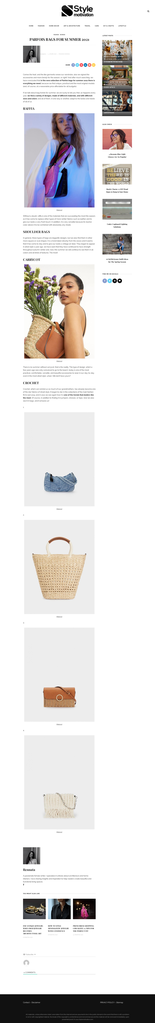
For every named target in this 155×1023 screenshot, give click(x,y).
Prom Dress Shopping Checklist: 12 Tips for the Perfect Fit (83, 928)
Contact (26, 1002)
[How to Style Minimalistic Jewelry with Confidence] (59, 909)
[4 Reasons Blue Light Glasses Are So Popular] (117, 139)
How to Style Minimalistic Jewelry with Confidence (58, 928)
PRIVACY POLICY (107, 1002)
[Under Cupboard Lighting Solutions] (117, 209)
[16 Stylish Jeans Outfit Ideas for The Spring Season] (117, 244)
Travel (87, 26)
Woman (62, 34)
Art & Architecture (72, 26)
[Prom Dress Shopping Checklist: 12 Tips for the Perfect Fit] (84, 909)
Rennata (43, 54)
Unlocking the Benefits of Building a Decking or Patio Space (117, 84)
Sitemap (119, 1002)
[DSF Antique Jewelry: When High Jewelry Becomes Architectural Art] (34, 909)
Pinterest (59, 210)
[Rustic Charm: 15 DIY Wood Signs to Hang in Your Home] (117, 174)
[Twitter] (109, 281)
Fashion (41, 26)
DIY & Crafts (108, 26)
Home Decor (54, 26)
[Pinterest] (114, 281)
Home (31, 26)
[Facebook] (23, 885)
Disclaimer (36, 1002)
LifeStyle (122, 26)
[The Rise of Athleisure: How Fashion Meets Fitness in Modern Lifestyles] (117, 101)
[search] (148, 11)
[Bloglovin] (119, 281)
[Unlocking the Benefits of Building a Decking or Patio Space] (117, 76)
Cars (97, 26)
